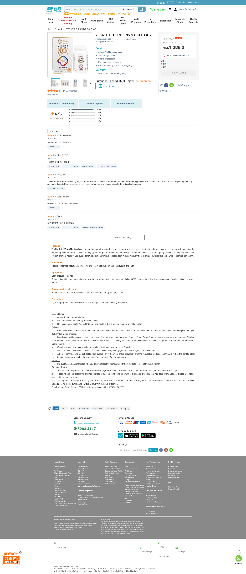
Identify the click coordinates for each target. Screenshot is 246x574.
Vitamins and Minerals (132, 482)
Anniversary (88, 571)
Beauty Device (151, 495)
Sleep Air (149, 479)
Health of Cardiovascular (133, 494)
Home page (51, 21)
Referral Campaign (191, 2)
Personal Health (174, 473)
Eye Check (57, 497)
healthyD (106, 571)
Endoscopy (58, 488)
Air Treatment (150, 469)
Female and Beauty (132, 489)
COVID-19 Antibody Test (62, 473)
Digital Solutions (132, 571)
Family (97, 571)
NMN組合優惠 (75, 13)
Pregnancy (128, 502)
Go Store (109, 86)
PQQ (73, 408)
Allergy (56, 486)
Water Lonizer (110, 484)
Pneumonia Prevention (154, 477)
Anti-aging (124, 408)
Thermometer (82, 499)
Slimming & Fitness (131, 491)
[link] (60, 547)
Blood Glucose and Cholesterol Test (90, 497)
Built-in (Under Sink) (112, 473)
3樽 (164, 67)
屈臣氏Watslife (98, 13)
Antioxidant (111, 408)
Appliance (149, 466)
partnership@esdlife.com (65, 529)
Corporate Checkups (61, 505)
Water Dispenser (111, 466)
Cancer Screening (60, 490)
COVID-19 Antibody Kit (62, 475)
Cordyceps (128, 473)
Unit (163, 60)
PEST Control (151, 482)
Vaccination (172, 469)
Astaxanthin (97, 408)
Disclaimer (151, 569)
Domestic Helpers (60, 492)
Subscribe (153, 450)
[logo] (53, 14)
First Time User (173, 487)
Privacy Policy (140, 569)
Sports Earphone (152, 513)
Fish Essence (129, 477)
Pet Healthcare (151, 473)
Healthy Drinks (151, 486)
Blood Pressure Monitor (86, 495)
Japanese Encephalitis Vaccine (89, 486)
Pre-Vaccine (58, 471)
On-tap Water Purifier (112, 469)
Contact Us (102, 569)
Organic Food (173, 475)
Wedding (77, 571)
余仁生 (87, 13)
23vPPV (81, 471)
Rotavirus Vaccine (84, 484)
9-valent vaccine (83, 469)
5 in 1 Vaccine (83, 477)
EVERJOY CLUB (174, 2)
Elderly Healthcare (152, 475)
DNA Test (57, 494)
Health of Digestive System (134, 487)
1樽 (164, 64)
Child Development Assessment (65, 503)
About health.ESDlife (61, 569)
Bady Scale (82, 502)
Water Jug (108, 475)
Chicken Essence (131, 469)
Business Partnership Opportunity (83, 569)
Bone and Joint (130, 496)
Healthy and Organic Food (155, 484)
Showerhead (109, 479)
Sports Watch (150, 511)
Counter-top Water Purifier (114, 471)
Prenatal (57, 484)
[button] (90, 83)
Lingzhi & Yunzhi (131, 475)
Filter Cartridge (110, 482)
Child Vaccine (83, 466)
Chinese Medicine (60, 501)
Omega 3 (128, 479)
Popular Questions (174, 489)
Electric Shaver (151, 497)
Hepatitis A (82, 475)
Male (55, 477)
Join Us (112, 569)
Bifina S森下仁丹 (125, 13)
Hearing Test (58, 499)
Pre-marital (57, 482)
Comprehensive (59, 466)
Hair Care (128, 500)
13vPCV (81, 473)
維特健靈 (111, 13)
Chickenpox (82, 482)
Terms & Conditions (124, 569)
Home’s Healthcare (175, 471)
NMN (56, 408)
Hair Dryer (149, 499)
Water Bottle (109, 477)
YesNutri (107, 39)
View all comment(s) (123, 237)
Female (56, 469)
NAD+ (64, 408)
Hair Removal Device (153, 502)
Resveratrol (83, 408)
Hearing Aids (82, 504)
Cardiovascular (59, 479)
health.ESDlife (118, 571)
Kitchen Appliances (153, 471)
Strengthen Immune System (134, 485)
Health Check (173, 466)
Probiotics (128, 471)
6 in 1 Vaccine (83, 479)
